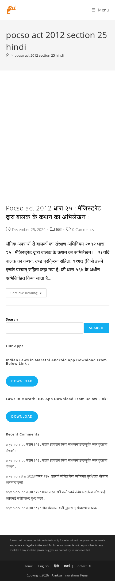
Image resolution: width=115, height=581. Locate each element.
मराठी (67, 566)
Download (22, 381)
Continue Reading (28, 293)
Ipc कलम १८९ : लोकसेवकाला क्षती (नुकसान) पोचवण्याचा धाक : (59, 507)
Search (12, 319)
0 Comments (83, 229)
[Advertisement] (57, 130)
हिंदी (59, 229)
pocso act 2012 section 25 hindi (39, 55)
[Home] (7, 55)
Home (28, 566)
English (43, 566)
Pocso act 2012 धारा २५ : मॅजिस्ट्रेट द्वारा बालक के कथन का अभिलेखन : (53, 212)
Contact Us (83, 566)
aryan (10, 444)
